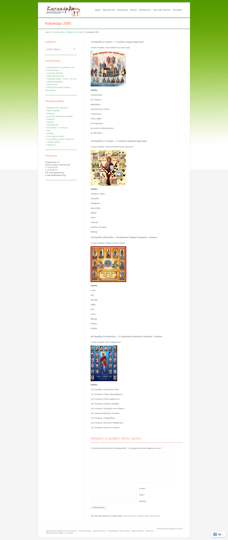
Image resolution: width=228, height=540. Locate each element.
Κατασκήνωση (52, 125)
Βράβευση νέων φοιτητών (58, 107)
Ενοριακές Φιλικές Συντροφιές (60, 116)
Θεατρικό (51, 119)
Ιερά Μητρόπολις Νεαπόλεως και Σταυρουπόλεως (61, 531)
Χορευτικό (51, 145)
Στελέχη (50, 133)
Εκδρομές (51, 113)
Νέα (48, 130)
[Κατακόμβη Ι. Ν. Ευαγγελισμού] (63, 10)
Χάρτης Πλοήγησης (55, 81)
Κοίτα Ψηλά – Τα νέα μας (57, 127)
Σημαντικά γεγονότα (55, 76)
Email (142, 495)
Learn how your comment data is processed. (141, 516)
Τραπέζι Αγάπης (53, 142)
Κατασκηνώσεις (58, 32)
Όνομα (142, 488)
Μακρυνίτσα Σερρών (75, 32)
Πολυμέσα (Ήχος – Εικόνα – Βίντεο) (62, 79)
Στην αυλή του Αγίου (55, 136)
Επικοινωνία (52, 84)
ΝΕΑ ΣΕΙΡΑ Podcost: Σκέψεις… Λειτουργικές (59, 533)
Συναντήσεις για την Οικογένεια (60, 139)
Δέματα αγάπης (53, 110)
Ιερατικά (50, 122)
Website (142, 501)
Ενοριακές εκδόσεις (55, 73)
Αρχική (48, 32)
